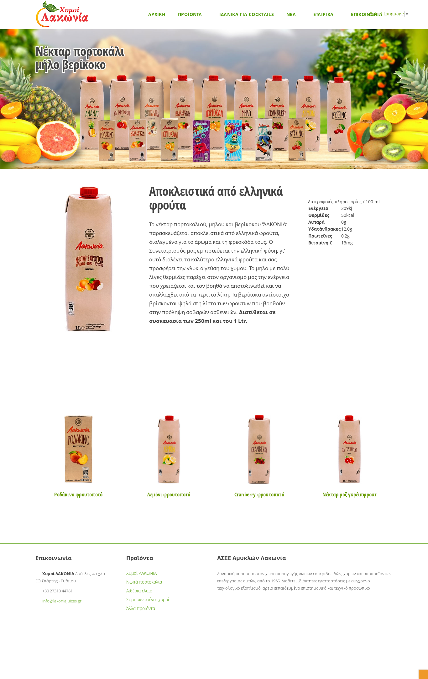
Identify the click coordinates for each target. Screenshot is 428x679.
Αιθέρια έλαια (139, 591)
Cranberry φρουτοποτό (259, 494)
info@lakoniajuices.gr (61, 601)
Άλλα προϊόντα (140, 608)
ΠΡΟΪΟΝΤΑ (190, 14)
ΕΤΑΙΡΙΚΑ (324, 14)
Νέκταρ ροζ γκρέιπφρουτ (349, 494)
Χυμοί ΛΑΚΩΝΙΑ (141, 573)
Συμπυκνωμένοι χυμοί (147, 599)
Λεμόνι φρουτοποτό (168, 494)
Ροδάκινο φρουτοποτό (78, 494)
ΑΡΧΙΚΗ (156, 14)
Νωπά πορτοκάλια (144, 582)
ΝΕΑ (291, 14)
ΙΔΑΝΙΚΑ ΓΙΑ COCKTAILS (246, 14)
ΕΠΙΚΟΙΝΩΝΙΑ (366, 14)
